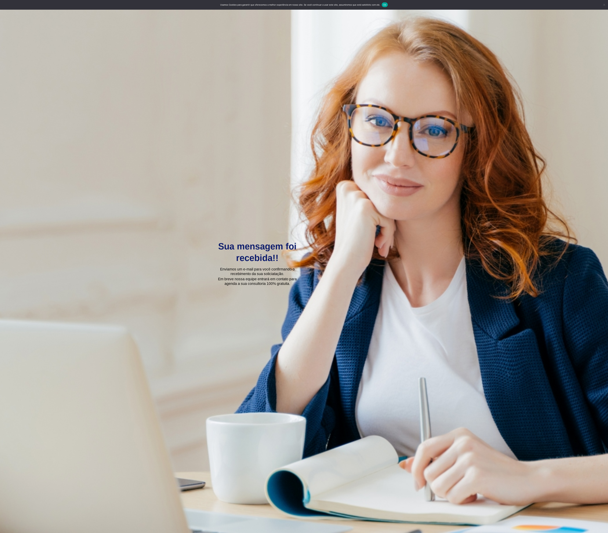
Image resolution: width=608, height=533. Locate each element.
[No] (604, 4)
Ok (384, 4)
